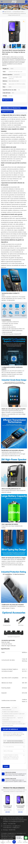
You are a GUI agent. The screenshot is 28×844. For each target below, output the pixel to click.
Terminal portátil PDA (5, 719)
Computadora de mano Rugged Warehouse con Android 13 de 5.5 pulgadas (7, 806)
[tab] (7, 111)
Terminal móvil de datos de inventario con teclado (11, 721)
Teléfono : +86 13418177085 (9, 824)
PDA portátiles (14, 707)
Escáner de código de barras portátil (8, 717)
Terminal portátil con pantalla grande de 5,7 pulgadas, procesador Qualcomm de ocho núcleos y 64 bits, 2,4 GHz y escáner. (20, 806)
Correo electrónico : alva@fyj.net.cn (11, 827)
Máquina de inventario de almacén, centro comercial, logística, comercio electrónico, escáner (13, 724)
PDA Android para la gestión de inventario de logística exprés (13, 713)
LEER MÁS (7, 812)
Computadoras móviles (18, 11)
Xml (9, 836)
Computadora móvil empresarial (8, 715)
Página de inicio (7, 11)
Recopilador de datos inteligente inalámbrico (10, 711)
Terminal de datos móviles (7, 709)
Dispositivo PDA (20, 717)
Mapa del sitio (4, 836)
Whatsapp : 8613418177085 (9, 830)
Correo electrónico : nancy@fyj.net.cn (11, 826)
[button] (26, 804)
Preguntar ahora (8, 100)
